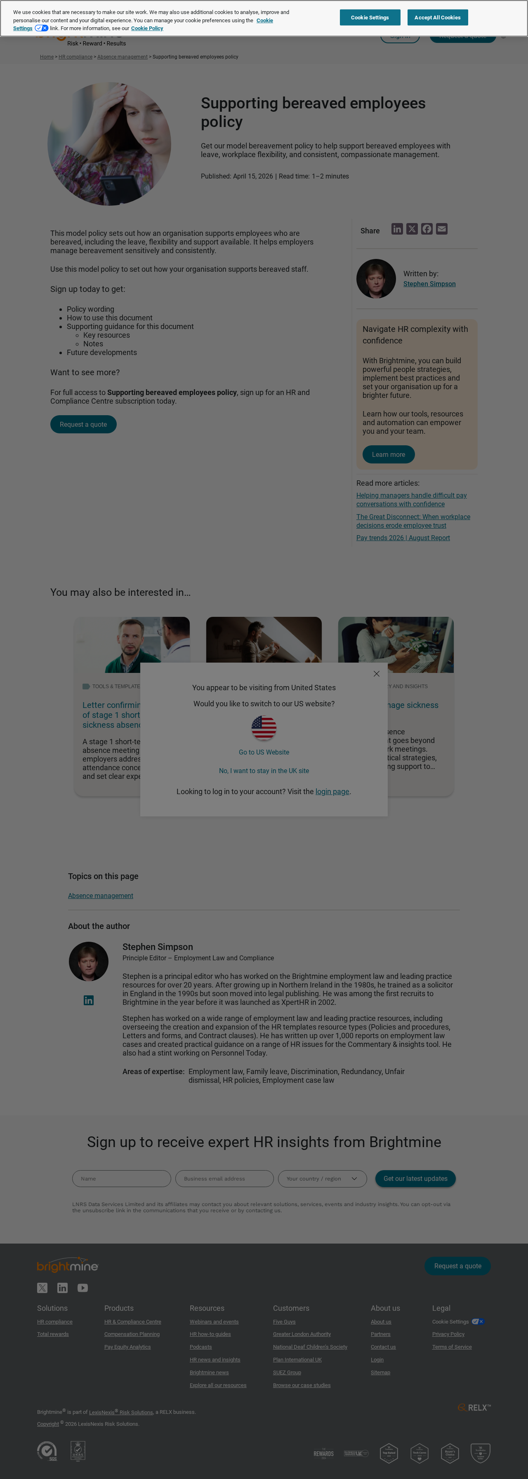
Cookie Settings (370, 17)
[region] (264, 18)
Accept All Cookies (437, 17)
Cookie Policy (147, 28)
